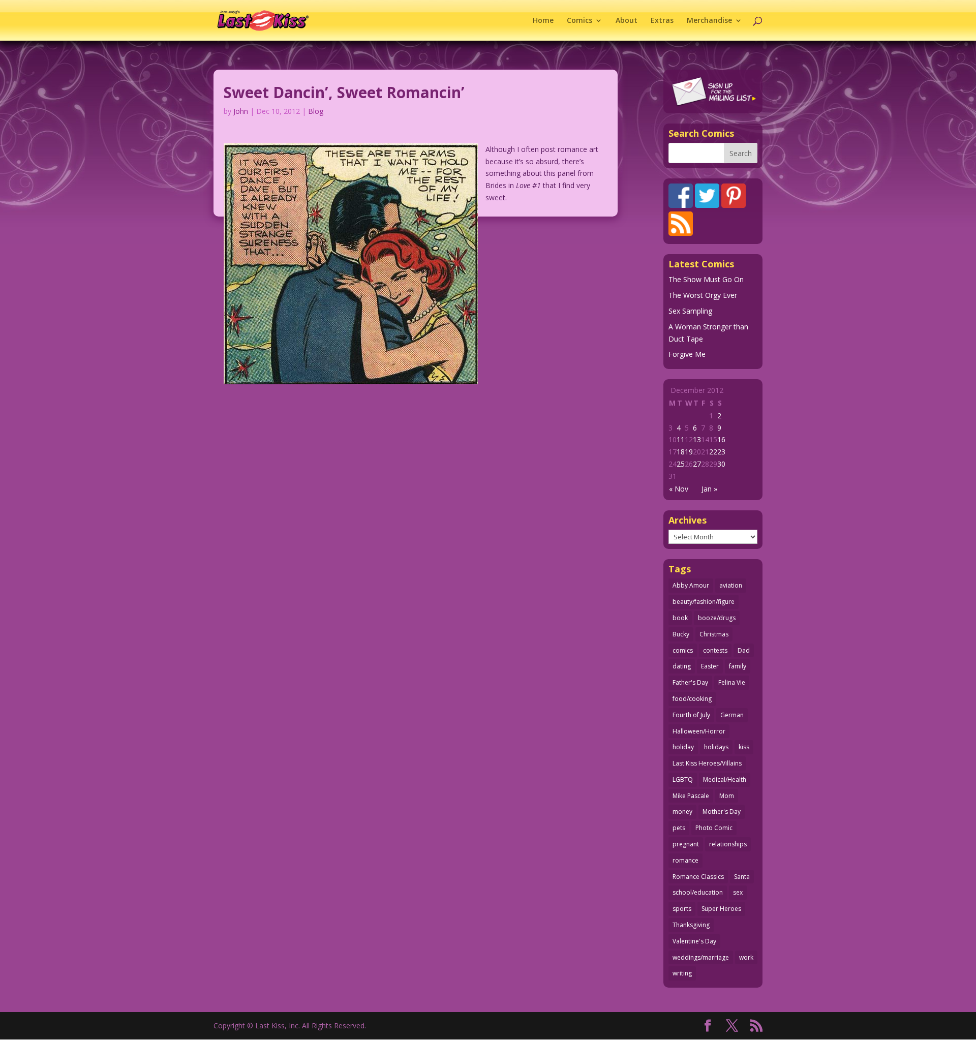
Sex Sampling (690, 311)
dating (682, 666)
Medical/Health (724, 779)
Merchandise (709, 21)
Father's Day (690, 682)
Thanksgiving (691, 925)
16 (721, 439)
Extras (662, 21)
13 (697, 439)
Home (543, 21)
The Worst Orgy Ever (702, 295)
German (732, 715)
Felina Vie (731, 682)
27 (697, 464)
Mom (726, 795)
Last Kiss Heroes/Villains (707, 763)
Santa (742, 876)
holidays (716, 747)
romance (685, 860)
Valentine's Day (694, 941)
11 (681, 439)
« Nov (678, 489)
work (746, 957)
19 (689, 451)
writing (682, 973)
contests (715, 650)
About (626, 21)
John (240, 111)
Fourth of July (691, 715)
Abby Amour (691, 585)
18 (681, 451)
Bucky (681, 634)
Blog (315, 111)
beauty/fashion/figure (704, 601)
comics (683, 650)
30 (721, 464)
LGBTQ (683, 779)
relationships (728, 844)
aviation (730, 585)
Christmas (713, 634)
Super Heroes (721, 908)
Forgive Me (687, 354)
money (682, 811)
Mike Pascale (691, 795)
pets (679, 827)
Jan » (709, 489)
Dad (744, 650)
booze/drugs (717, 618)
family (737, 666)
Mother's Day (722, 811)
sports (682, 908)
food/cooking (692, 698)
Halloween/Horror (699, 731)
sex (738, 892)
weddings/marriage (701, 957)
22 (713, 451)
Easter (710, 666)
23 (721, 451)
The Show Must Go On (706, 279)
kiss (744, 747)
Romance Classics (698, 876)
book (680, 618)
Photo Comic (714, 827)
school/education (698, 892)
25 (681, 464)
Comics (579, 21)
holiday (683, 747)
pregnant (686, 844)
